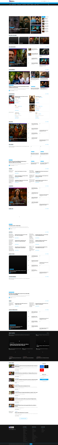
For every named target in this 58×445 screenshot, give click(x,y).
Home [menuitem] (10, 4)
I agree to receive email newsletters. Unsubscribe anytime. (44, 381)
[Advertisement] (14, 10)
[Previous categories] (9, 40)
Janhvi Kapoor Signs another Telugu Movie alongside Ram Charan (35, 326)
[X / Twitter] (42, 1)
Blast (15, 105)
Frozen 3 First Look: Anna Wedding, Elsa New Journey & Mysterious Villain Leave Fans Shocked (17, 162)
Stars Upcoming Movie (13, 309)
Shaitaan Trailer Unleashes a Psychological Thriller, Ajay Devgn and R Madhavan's (21, 176)
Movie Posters (11, 253)
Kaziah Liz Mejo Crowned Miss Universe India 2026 (17, 203)
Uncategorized (34, 440)
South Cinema (34, 435)
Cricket (24, 434)
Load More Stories (23, 418)
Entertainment (12, 27)
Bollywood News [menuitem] (14, 4)
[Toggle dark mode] (48, 4)
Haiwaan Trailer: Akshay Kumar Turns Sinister (21, 171)
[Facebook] (41, 1)
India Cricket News (25, 441)
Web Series (33, 441)
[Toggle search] (48, 1)
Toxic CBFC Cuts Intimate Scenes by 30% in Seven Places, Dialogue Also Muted (19, 29)
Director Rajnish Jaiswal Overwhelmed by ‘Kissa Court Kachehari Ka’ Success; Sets (41, 247)
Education (24, 436)
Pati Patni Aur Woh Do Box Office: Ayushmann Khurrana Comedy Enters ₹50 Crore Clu (35, 134)
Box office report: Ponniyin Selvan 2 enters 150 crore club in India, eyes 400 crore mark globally (19, 294)
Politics (33, 433)
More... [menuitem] (38, 4)
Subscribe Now (44, 379)
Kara (36, 105)
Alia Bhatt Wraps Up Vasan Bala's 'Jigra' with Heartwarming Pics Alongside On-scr (16, 327)
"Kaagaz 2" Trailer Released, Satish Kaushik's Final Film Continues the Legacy (41, 176)
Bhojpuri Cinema (25, 428)
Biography (24, 429)
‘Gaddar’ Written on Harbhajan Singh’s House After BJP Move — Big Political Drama (35, 203)
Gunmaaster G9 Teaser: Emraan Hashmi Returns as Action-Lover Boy (35, 31)
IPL (32, 428)
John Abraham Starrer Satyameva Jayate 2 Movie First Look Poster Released (34, 271)
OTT (37, 344)
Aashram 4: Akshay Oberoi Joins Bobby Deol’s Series (46, 26)
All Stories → (47, 69)
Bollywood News (33, 30)
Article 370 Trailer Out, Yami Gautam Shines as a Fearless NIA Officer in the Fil (41, 180)
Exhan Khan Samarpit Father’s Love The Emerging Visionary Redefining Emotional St (41, 235)
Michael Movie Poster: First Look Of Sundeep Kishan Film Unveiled (35, 266)
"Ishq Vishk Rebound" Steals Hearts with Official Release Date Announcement (35, 256)
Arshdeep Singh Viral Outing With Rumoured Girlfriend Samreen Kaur (35, 198)
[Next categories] (48, 40)
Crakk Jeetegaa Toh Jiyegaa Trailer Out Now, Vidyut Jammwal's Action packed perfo (21, 180)
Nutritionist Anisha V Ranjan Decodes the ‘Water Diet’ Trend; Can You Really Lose (21, 235)
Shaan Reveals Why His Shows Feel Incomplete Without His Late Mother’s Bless (35, 23)
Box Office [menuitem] (28, 4)
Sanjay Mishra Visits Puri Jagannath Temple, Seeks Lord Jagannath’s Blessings (35, 59)
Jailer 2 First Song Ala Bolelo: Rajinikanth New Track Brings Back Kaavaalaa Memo (35, 64)
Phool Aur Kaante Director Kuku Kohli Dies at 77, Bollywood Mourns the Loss (17, 64)
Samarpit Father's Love (38, 96)
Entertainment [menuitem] (19, 4)
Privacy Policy (43, 430)
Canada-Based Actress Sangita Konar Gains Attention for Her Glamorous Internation (20, 241)
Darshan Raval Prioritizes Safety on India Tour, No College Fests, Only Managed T (41, 304)
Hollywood (11, 144)
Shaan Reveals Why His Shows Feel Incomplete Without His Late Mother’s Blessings (35, 54)
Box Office (11, 121)
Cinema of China (25, 433)
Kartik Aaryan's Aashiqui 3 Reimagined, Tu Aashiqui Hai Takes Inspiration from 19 (35, 322)
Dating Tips (11, 208)
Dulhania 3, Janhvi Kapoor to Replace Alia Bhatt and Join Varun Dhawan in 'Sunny (35, 312)
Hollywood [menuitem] (32, 4)
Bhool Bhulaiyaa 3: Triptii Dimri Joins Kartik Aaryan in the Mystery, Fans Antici (35, 317)
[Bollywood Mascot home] (11, 1)
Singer (10, 300)
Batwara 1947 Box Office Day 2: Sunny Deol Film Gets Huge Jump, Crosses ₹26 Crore (35, 124)
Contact (42, 429)
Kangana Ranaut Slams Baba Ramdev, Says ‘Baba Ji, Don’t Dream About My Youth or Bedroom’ (19, 345)
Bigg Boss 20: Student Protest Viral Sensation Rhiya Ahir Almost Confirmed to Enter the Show (19, 87)
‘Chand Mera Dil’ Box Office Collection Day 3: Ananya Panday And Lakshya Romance (35, 138)
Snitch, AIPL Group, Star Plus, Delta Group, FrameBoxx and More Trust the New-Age (20, 247)
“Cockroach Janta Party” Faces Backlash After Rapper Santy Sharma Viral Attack (35, 193)
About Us (43, 428)
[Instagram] (45, 1)
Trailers (10, 168)
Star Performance (12, 276)
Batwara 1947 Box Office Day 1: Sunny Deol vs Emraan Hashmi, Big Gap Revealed (35, 129)
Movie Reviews (11, 93)
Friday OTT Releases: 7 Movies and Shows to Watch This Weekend (44, 346)
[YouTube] (44, 1)
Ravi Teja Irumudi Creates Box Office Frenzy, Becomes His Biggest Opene (47, 32)
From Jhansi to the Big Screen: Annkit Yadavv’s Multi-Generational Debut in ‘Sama (41, 241)
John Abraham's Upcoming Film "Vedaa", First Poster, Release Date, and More (35, 261)
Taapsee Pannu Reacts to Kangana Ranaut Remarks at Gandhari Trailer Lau (47, 29)
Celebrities (11, 185)
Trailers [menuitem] (35, 4)
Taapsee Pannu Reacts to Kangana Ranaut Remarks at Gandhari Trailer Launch (35, 49)
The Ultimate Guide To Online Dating (14, 225)
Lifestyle (10, 232)
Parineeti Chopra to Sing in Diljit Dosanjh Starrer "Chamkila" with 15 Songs (21, 304)
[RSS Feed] (46, 1)
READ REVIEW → (17, 102)
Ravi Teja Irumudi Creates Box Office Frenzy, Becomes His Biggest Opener (25, 398)
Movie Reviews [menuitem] (24, 4)
